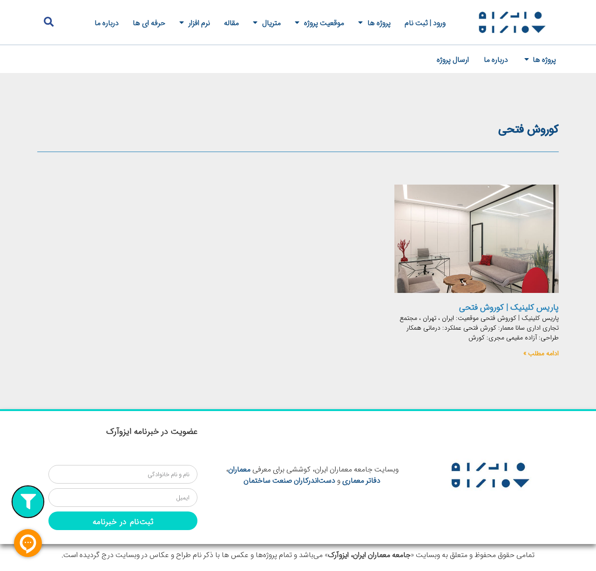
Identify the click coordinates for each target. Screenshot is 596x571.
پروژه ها (379, 22)
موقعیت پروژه (324, 22)
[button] (48, 22)
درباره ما (107, 22)
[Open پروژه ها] (526, 59)
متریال (271, 22)
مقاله (231, 22)
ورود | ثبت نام (425, 22)
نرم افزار (199, 22)
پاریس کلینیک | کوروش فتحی (509, 307)
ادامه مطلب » (541, 353)
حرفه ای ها (149, 22)
